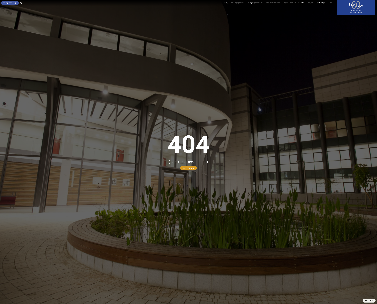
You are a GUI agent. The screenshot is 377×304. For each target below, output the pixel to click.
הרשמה (310, 3)
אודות (330, 3)
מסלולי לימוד (321, 3)
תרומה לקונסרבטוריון (237, 3)
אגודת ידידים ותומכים (273, 3)
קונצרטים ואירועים (290, 3)
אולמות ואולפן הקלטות (255, 3)
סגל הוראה (301, 3)
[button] (21, 2)
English (226, 3)
